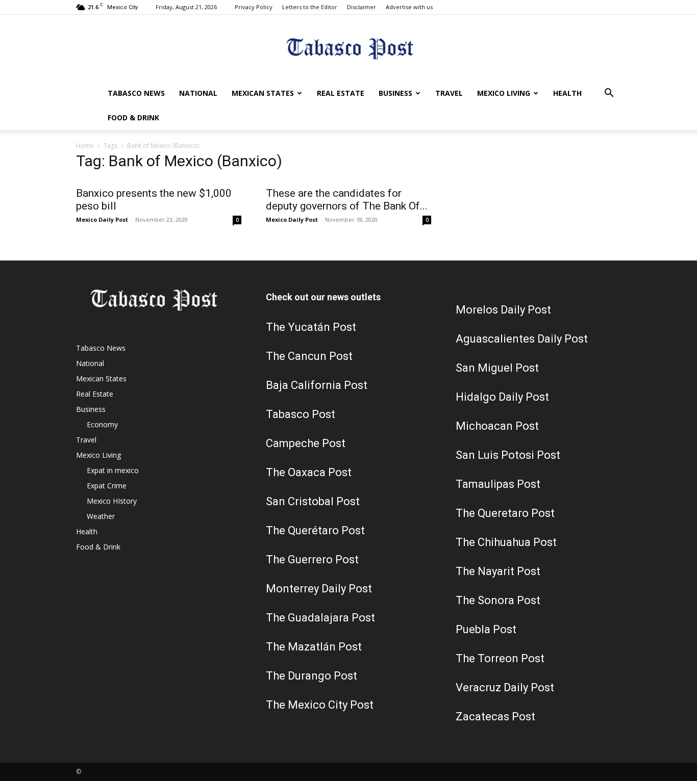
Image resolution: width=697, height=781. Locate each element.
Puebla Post (486, 629)
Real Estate (340, 93)
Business (395, 93)
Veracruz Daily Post (505, 687)
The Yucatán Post (311, 327)
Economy (102, 424)
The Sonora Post (498, 600)
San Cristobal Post (313, 501)
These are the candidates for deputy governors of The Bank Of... (347, 199)
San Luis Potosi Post (508, 455)
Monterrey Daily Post (319, 588)
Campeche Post (305, 443)
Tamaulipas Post (498, 484)
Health (567, 93)
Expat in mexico (113, 470)
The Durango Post (311, 675)
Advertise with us (409, 7)
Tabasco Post (300, 414)
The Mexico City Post (320, 704)
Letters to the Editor (309, 7)
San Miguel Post (497, 367)
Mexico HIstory (112, 501)
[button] (608, 94)
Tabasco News (136, 93)
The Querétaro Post (315, 530)
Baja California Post (316, 385)
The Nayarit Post (498, 571)
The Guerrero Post (312, 559)
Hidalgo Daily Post (502, 396)
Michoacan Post (497, 426)
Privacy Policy (253, 7)
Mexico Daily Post (102, 219)
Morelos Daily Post (503, 309)
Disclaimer (361, 7)
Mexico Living (503, 93)
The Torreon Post (500, 658)
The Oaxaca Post (309, 472)
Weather (101, 516)
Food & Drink (133, 117)
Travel (449, 93)
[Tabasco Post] (348, 48)
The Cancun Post (309, 356)
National (198, 93)
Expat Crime (107, 485)
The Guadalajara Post (320, 617)
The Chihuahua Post (506, 542)
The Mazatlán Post (314, 646)
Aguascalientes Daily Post (522, 338)
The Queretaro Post (505, 513)
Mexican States (263, 93)
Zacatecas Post (495, 716)
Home (85, 145)
